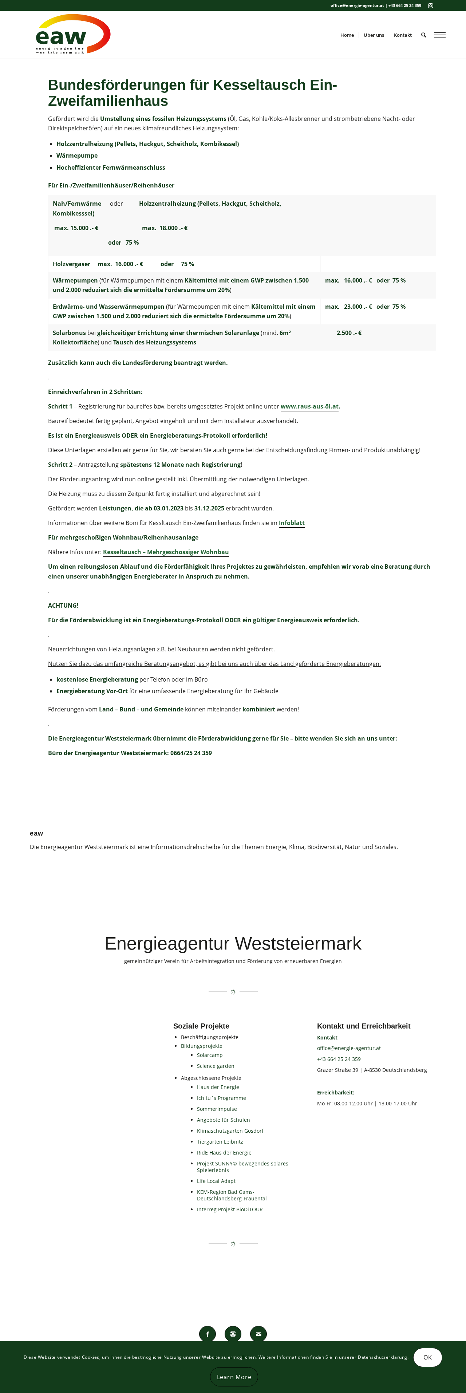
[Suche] (423, 35)
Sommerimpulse (217, 1108)
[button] (440, 34)
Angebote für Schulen (223, 1119)
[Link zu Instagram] (430, 5)
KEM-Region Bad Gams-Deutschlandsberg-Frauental (232, 1195)
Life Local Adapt (216, 1180)
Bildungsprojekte (201, 1045)
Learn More (234, 1377)
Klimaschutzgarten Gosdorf (230, 1130)
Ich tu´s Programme (221, 1097)
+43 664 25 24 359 (339, 1058)
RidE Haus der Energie (224, 1152)
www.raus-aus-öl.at (310, 406)
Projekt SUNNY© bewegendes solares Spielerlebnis (242, 1166)
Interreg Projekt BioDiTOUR (230, 1209)
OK (427, 1358)
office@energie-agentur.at (349, 1048)
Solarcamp (210, 1054)
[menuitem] (347, 35)
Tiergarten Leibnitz (220, 1141)
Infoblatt (292, 523)
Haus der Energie (218, 1087)
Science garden (215, 1065)
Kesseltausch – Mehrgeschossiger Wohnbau (166, 552)
